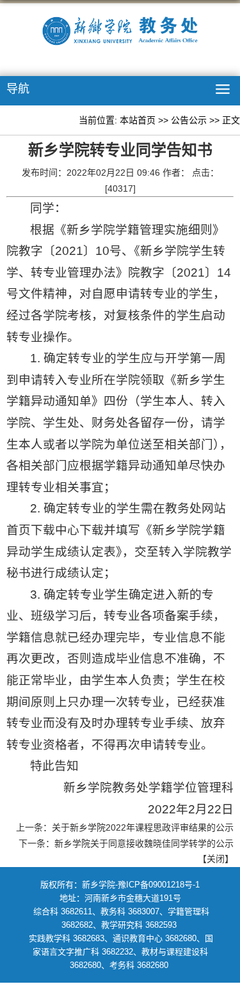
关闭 (216, 859)
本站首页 (138, 120)
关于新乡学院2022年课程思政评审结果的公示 (143, 827)
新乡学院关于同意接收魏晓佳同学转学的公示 (144, 843)
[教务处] (120, 33)
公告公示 (189, 120)
